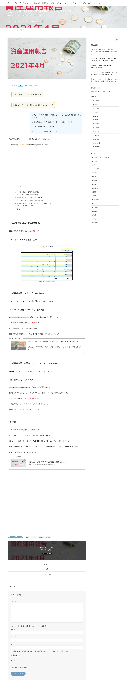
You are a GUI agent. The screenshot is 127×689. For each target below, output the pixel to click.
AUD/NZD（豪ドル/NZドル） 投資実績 (31, 200)
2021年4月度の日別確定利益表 (29, 194)
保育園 (95, 180)
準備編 (95, 211)
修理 (94, 184)
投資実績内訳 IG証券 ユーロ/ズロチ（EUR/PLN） (34, 203)
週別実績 (96, 222)
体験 (94, 176)
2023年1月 (96, 112)
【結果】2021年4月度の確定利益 (28, 192)
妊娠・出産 (96, 188)
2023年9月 (96, 108)
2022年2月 (96, 131)
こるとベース (15, 3)
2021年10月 (96, 147)
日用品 (95, 203)
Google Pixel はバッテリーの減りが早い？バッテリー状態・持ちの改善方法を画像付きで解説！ (104, 52)
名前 (13, 629)
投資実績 (12, 15)
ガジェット (96, 161)
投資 (94, 195)
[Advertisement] (47, 165)
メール (13, 637)
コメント (14, 601)
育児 (94, 219)
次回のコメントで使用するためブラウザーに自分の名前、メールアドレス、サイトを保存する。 (41, 651)
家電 (94, 192)
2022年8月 (96, 116)
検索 (117, 39)
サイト (13, 644)
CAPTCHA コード (16, 660)
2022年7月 (96, 120)
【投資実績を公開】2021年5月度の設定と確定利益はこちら (48, 462)
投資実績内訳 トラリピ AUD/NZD (29, 198)
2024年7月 (96, 104)
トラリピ (34, 537)
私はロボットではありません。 (21, 667)
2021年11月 (96, 143)
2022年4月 (96, 127)
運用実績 (48, 537)
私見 (94, 215)
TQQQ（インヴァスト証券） (101, 157)
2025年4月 (96, 100)
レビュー (96, 172)
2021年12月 (96, 139)
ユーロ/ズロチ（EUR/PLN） (28, 206)
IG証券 (27, 537)
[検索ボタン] (99, 3)
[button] (47, 569)
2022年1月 (96, 135)
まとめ (19, 209)
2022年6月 (96, 124)
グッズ (95, 165)
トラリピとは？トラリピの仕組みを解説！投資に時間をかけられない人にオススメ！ (54, 342)
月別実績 (19, 15)
